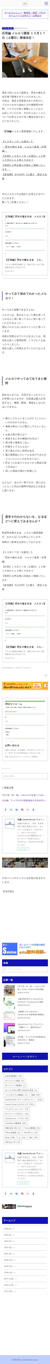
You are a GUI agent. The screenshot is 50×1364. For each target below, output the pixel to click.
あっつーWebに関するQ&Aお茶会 (21, 1090)
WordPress (31, 1133)
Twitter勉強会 (32, 1128)
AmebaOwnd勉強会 (15, 1123)
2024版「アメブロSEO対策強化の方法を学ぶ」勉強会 (25, 800)
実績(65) (19, 667)
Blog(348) (27, 667)
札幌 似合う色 (13, 1128)
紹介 (33, 1137)
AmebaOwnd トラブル (17, 1118)
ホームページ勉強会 (15, 1085)
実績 (35, 1095)
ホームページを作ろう (25, 1056)
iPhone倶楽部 (12, 1133)
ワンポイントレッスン (17, 1109)
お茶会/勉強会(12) (8, 667)
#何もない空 (12, 1142)
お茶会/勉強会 (8, 28)
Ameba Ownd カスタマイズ (19, 1104)
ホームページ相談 (14, 1081)
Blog (10, 1137)
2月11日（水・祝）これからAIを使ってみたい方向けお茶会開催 (25, 795)
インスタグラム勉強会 (16, 1095)
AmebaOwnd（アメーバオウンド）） (23, 1100)
